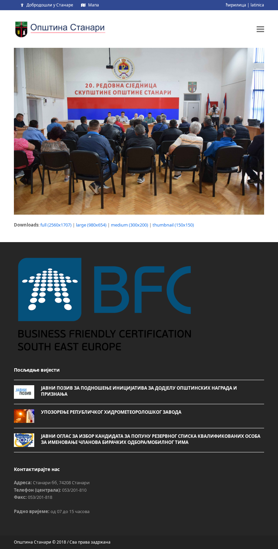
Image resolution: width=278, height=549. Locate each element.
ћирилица (236, 5)
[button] (260, 29)
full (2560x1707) (56, 225)
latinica (257, 5)
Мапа (93, 5)
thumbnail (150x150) (173, 225)
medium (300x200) (129, 225)
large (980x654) (91, 225)
